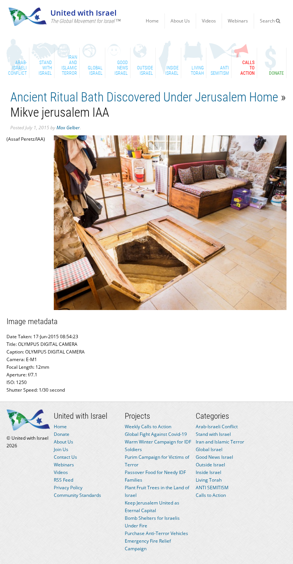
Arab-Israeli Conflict (217, 426)
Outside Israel (210, 464)
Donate (61, 434)
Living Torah (209, 480)
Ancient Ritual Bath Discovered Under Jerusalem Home (144, 97)
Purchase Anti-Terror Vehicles (156, 533)
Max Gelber (68, 127)
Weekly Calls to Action (148, 426)
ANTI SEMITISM (212, 487)
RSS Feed (63, 480)
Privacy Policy (68, 487)
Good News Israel (214, 457)
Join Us (61, 449)
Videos (209, 21)
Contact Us (65, 457)
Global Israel (209, 449)
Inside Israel (208, 472)
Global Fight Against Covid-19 (156, 434)
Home (152, 21)
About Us (180, 21)
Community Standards (77, 495)
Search (268, 21)
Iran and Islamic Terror (220, 442)
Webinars (238, 21)
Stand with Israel (213, 434)
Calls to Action (211, 495)
